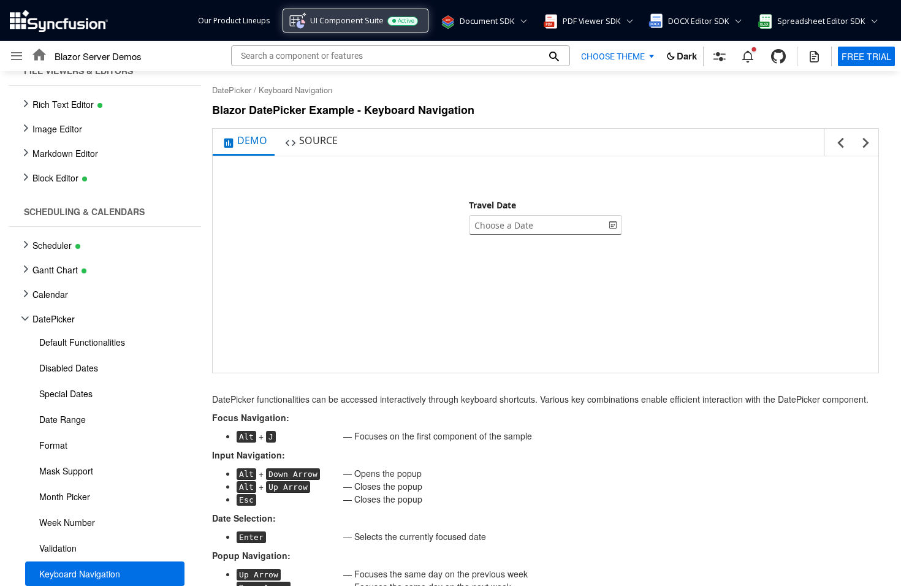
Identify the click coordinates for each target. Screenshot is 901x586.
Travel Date (492, 205)
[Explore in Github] (778, 56)
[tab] (244, 142)
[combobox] (537, 225)
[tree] (101, 328)
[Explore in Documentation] (814, 56)
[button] (446, 20)
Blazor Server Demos (98, 56)
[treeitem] (104, 342)
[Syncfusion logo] (59, 21)
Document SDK (487, 21)
